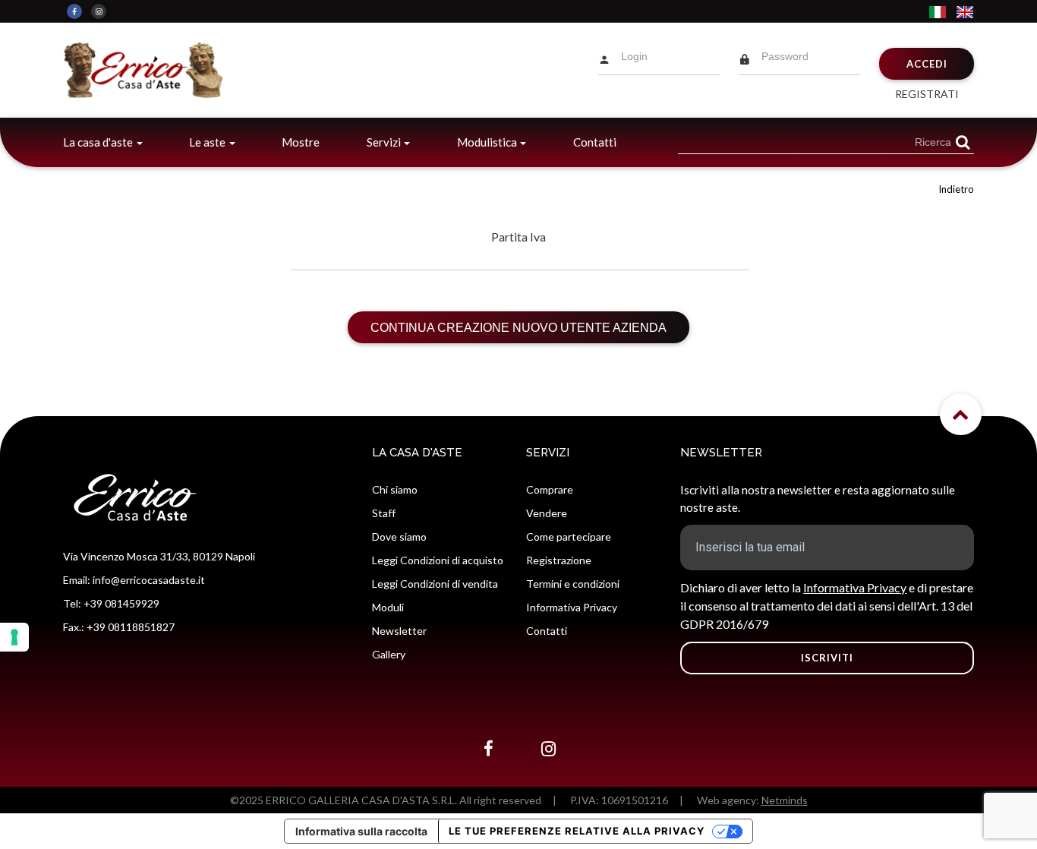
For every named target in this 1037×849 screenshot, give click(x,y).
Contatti (594, 142)
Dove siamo (399, 536)
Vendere (546, 513)
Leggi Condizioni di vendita (435, 583)
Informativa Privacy (571, 607)
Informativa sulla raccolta (361, 831)
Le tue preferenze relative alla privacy (576, 831)
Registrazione (558, 560)
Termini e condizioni (572, 583)
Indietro (956, 189)
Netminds (784, 800)
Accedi (926, 64)
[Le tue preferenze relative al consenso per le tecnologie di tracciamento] (14, 637)
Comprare (549, 489)
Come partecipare (568, 536)
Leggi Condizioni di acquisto (437, 560)
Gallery (388, 654)
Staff (384, 513)
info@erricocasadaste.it (149, 579)
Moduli (388, 607)
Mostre (301, 142)
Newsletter (399, 630)
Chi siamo (395, 489)
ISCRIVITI (827, 658)
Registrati (927, 93)
